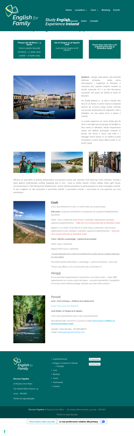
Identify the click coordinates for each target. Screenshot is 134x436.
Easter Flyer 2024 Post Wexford (64, 306)
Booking (106, 10)
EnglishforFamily (60, 359)
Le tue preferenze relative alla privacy (78, 421)
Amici (84, 21)
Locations (80, 10)
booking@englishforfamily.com (71, 332)
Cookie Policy (94, 364)
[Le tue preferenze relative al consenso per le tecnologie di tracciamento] (4, 431)
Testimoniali (72, 21)
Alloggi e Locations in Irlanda (65, 363)
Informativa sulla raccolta (42, 421)
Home (69, 10)
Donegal (60, 366)
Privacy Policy (95, 359)
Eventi (116, 10)
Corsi (93, 10)
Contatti (94, 21)
